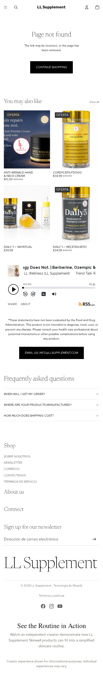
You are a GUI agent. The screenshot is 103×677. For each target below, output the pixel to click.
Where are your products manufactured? (38, 405)
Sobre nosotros (17, 456)
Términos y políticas (51, 596)
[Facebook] (43, 606)
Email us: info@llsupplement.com (51, 353)
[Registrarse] (94, 539)
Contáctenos (15, 475)
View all (94, 102)
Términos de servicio (20, 482)
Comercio (12, 469)
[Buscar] (16, 7)
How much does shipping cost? (29, 416)
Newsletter (13, 463)
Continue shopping (51, 67)
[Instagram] (51, 606)
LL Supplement (41, 585)
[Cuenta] (86, 7)
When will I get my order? (24, 394)
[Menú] (5, 7)
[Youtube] (60, 606)
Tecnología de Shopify (68, 585)
